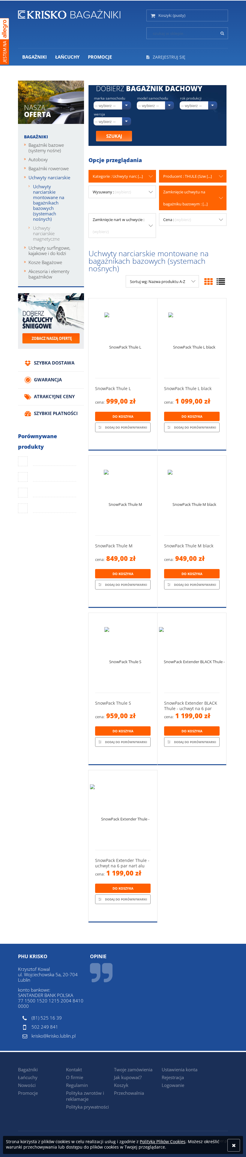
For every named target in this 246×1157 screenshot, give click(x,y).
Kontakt (74, 1069)
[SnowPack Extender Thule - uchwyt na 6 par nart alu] (122, 810)
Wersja (99, 114)
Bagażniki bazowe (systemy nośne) (46, 147)
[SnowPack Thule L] (122, 338)
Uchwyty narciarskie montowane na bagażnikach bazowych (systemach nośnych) (48, 202)
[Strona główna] (69, 13)
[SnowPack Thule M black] (192, 495)
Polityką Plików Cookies (162, 1141)
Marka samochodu (109, 98)
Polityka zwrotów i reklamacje (85, 1096)
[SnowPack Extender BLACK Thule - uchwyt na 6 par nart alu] (192, 653)
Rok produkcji (191, 98)
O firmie (74, 1077)
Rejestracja (173, 1077)
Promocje (28, 1093)
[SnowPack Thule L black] (192, 338)
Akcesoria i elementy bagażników (48, 274)
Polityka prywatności (87, 1107)
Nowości (27, 1085)
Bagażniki (36, 137)
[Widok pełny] (221, 281)
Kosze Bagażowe (45, 262)
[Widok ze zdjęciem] (208, 281)
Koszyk (121, 1085)
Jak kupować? (128, 1077)
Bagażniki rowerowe (48, 168)
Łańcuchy (28, 1077)
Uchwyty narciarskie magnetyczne (46, 233)
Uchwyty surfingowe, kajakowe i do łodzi (49, 250)
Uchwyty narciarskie (49, 177)
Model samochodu (152, 98)
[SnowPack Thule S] (122, 653)
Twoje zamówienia (133, 1069)
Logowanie (173, 1085)
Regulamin (77, 1085)
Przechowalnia (129, 1093)
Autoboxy (38, 159)
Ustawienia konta (179, 1069)
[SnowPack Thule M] (122, 495)
